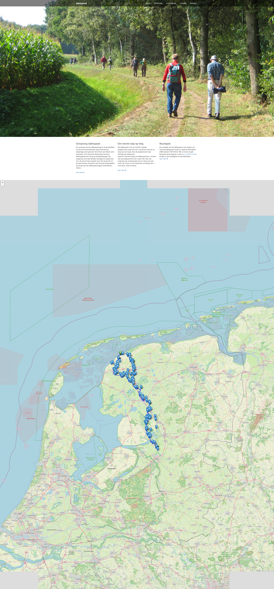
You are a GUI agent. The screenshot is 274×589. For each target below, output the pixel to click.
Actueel (183, 3)
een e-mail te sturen (189, 154)
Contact (193, 3)
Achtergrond (171, 3)
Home (147, 3)
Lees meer (79, 172)
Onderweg (158, 3)
